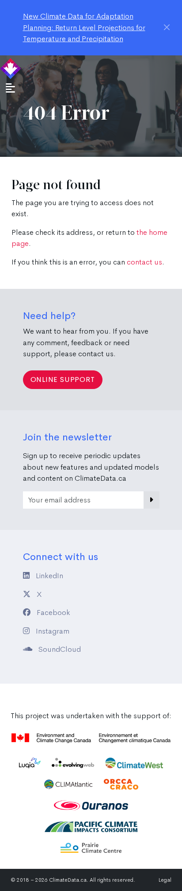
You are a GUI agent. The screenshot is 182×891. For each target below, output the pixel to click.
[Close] (166, 27)
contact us (144, 262)
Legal (165, 879)
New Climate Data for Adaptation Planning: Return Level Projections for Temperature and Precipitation (84, 27)
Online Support (62, 379)
